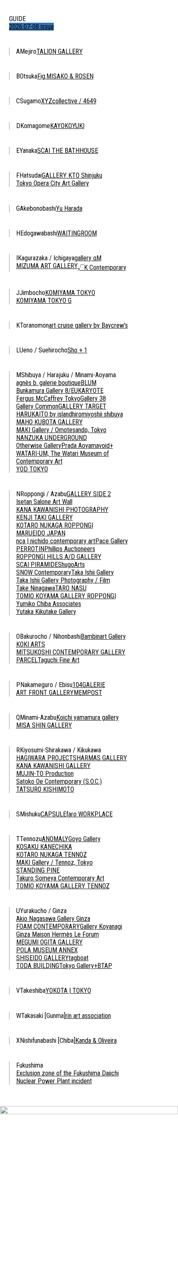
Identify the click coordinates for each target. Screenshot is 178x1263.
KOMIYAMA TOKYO (70, 293)
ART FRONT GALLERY (45, 693)
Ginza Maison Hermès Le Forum (57, 934)
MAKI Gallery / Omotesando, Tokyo (61, 430)
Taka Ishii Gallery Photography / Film (63, 580)
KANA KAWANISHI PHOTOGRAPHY (62, 510)
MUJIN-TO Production (45, 774)
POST (94, 693)
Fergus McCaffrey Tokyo (48, 398)
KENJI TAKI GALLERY (44, 517)
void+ (106, 446)
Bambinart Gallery (103, 636)
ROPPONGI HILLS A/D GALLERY (58, 557)
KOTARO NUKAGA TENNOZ (51, 855)
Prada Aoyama (80, 446)
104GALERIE (88, 685)
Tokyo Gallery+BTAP (85, 966)
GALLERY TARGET (82, 406)
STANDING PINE (38, 870)
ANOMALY (55, 839)
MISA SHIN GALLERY (44, 725)
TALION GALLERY (59, 51)
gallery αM (88, 258)
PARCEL (27, 660)
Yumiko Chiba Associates (48, 604)
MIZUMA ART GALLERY (47, 266)
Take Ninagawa (35, 588)
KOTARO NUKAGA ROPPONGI (54, 525)
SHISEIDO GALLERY (42, 958)
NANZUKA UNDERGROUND (51, 438)
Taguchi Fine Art (58, 660)
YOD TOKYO (32, 469)
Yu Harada (69, 208)
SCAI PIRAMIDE (37, 564)
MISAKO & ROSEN (70, 76)
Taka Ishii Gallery (92, 572)
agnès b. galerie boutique (48, 383)
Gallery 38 (93, 398)
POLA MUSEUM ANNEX (47, 950)
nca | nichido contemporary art (55, 541)
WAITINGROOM (77, 233)
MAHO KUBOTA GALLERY (49, 422)
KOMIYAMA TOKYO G (44, 300)
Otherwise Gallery (38, 446)
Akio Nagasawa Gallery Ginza (53, 919)
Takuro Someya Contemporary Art (60, 878)
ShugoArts (71, 564)
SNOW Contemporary (43, 572)
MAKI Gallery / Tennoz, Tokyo (54, 862)
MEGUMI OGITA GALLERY (49, 942)
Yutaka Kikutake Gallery (46, 612)
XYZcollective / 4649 (68, 101)
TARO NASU (71, 588)
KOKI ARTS (30, 644)
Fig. (41, 76)
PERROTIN (30, 549)
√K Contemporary (102, 267)
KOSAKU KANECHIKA (44, 847)
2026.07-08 (31, 27)
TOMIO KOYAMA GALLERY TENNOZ (63, 886)
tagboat (79, 958)
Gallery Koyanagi (101, 926)
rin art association (88, 1016)
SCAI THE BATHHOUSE (67, 151)
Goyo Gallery (84, 839)
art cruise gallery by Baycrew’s (88, 325)
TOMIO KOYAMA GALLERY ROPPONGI (66, 596)
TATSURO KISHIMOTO (45, 789)
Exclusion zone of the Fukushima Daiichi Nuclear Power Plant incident (67, 1077)
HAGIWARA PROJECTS (46, 758)
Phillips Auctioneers (69, 549)
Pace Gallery (111, 541)
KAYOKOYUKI (67, 126)
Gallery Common (37, 406)
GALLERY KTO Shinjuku (72, 175)
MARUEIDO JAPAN (40, 533)
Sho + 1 (77, 350)
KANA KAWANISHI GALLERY (53, 766)
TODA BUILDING (37, 966)
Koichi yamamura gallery (87, 717)
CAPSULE (53, 814)
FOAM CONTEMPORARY (48, 926)
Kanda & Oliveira (96, 1040)
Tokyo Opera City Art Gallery (52, 183)
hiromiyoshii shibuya (97, 414)
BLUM (88, 383)
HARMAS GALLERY (102, 758)
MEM (80, 693)
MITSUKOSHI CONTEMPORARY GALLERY (70, 652)
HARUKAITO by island (44, 414)
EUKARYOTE (87, 391)
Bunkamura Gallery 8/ (43, 391)
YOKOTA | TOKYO (68, 990)
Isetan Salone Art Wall (44, 502)
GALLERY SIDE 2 (89, 494)
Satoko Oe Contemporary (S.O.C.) (59, 781)
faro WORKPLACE (89, 814)
